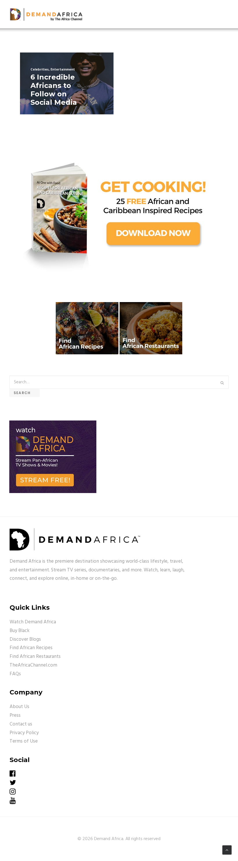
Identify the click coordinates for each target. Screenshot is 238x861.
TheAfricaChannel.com (33, 665)
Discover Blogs (25, 639)
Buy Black (20, 631)
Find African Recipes (31, 648)
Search (24, 392)
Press (15, 715)
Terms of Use (24, 741)
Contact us (21, 724)
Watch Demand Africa (33, 622)
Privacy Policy (24, 733)
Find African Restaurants (35, 656)
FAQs (15, 674)
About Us (19, 707)
